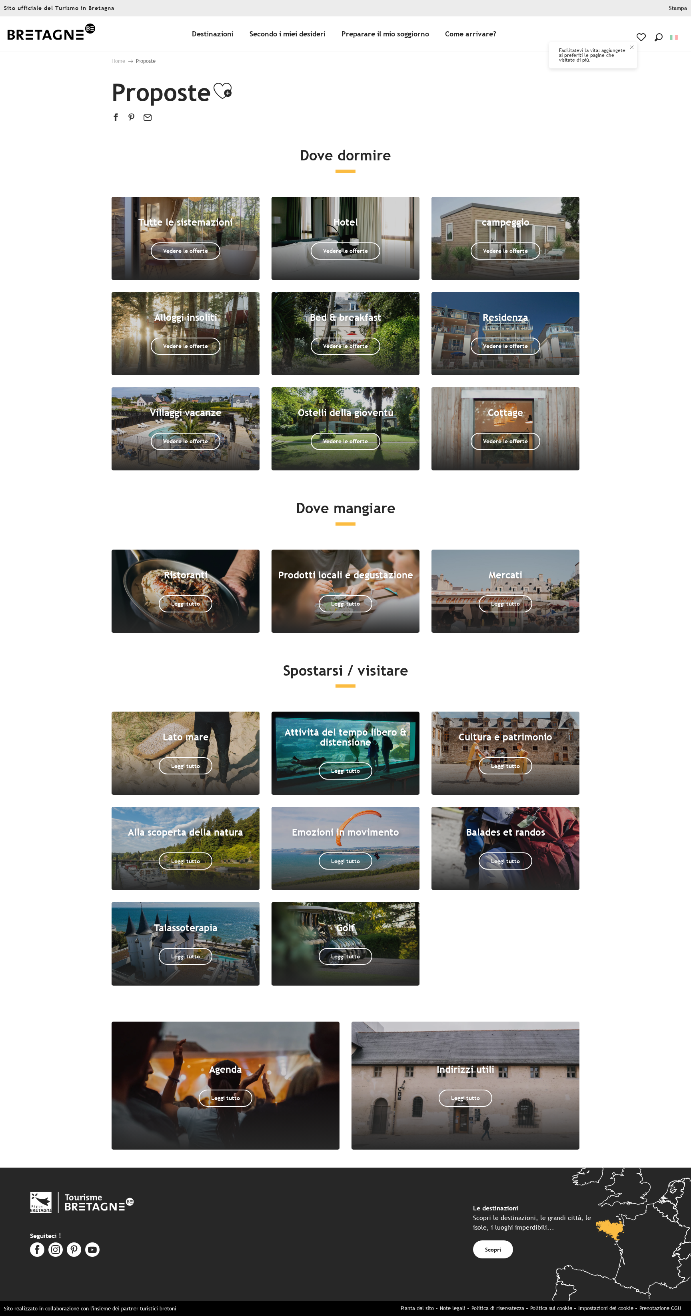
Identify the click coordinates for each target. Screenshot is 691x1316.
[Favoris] (642, 37)
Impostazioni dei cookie (605, 1308)
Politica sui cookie (551, 1308)
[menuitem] (51, 34)
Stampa (678, 8)
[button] (658, 37)
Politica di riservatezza (497, 1308)
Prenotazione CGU (660, 1308)
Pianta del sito (417, 1308)
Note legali (452, 1308)
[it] (674, 37)
